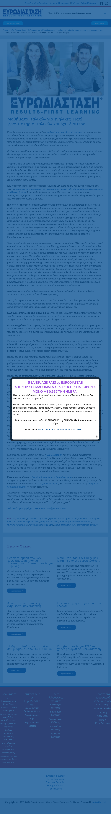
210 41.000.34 (62, 429)
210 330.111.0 (79, 429)
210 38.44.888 (45, 429)
